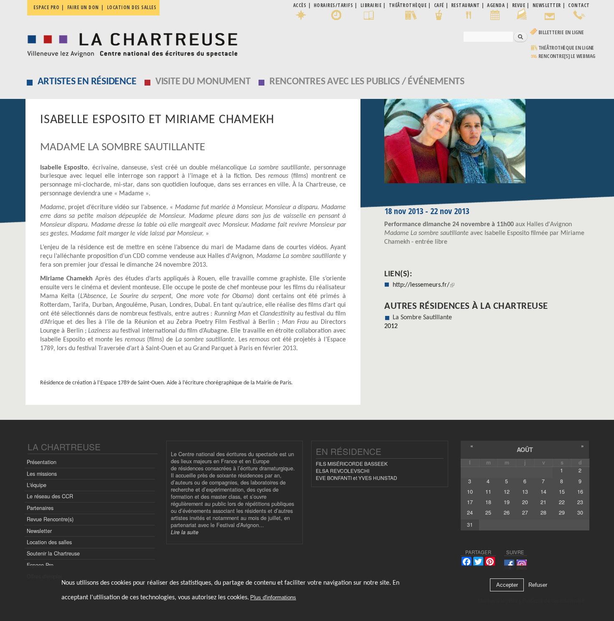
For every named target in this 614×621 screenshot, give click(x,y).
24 (470, 512)
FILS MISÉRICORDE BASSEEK (352, 463)
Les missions (42, 473)
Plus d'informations (273, 598)
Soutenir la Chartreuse (53, 553)
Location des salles (132, 7)
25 (488, 512)
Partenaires (40, 508)
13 (525, 491)
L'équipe (36, 485)
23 (580, 502)
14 (543, 491)
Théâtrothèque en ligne (566, 47)
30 (580, 512)
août (525, 449)
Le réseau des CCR (50, 496)
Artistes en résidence (87, 82)
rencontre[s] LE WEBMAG (567, 56)
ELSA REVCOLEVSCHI (342, 470)
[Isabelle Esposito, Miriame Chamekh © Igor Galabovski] (486, 144)
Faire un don (83, 7)
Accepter (507, 585)
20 (525, 502)
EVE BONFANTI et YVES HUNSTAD (356, 477)
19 (507, 502)
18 (488, 502)
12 (507, 491)
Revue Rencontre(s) (50, 519)
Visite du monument (203, 82)
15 (562, 491)
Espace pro (46, 7)
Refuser (537, 585)
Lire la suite (184, 532)
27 (525, 512)
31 (470, 524)
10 (470, 491)
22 (562, 502)
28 (543, 512)
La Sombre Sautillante (422, 317)
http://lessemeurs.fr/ (421, 285)
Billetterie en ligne (561, 32)
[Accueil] (130, 42)
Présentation (41, 462)
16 (580, 491)
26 (507, 512)
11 (488, 491)
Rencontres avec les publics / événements (366, 82)
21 (543, 502)
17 (470, 502)
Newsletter (39, 531)
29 (562, 512)
